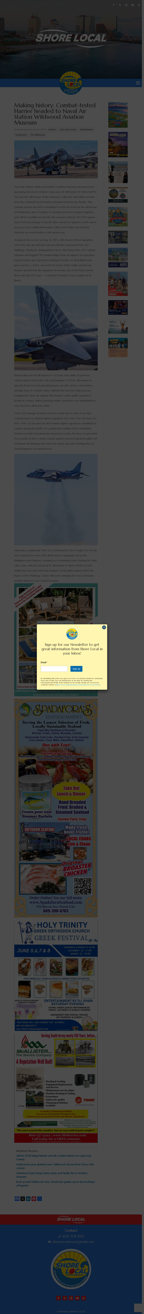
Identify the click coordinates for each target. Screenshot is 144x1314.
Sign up (76, 668)
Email (44, 662)
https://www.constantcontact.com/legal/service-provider (77, 685)
